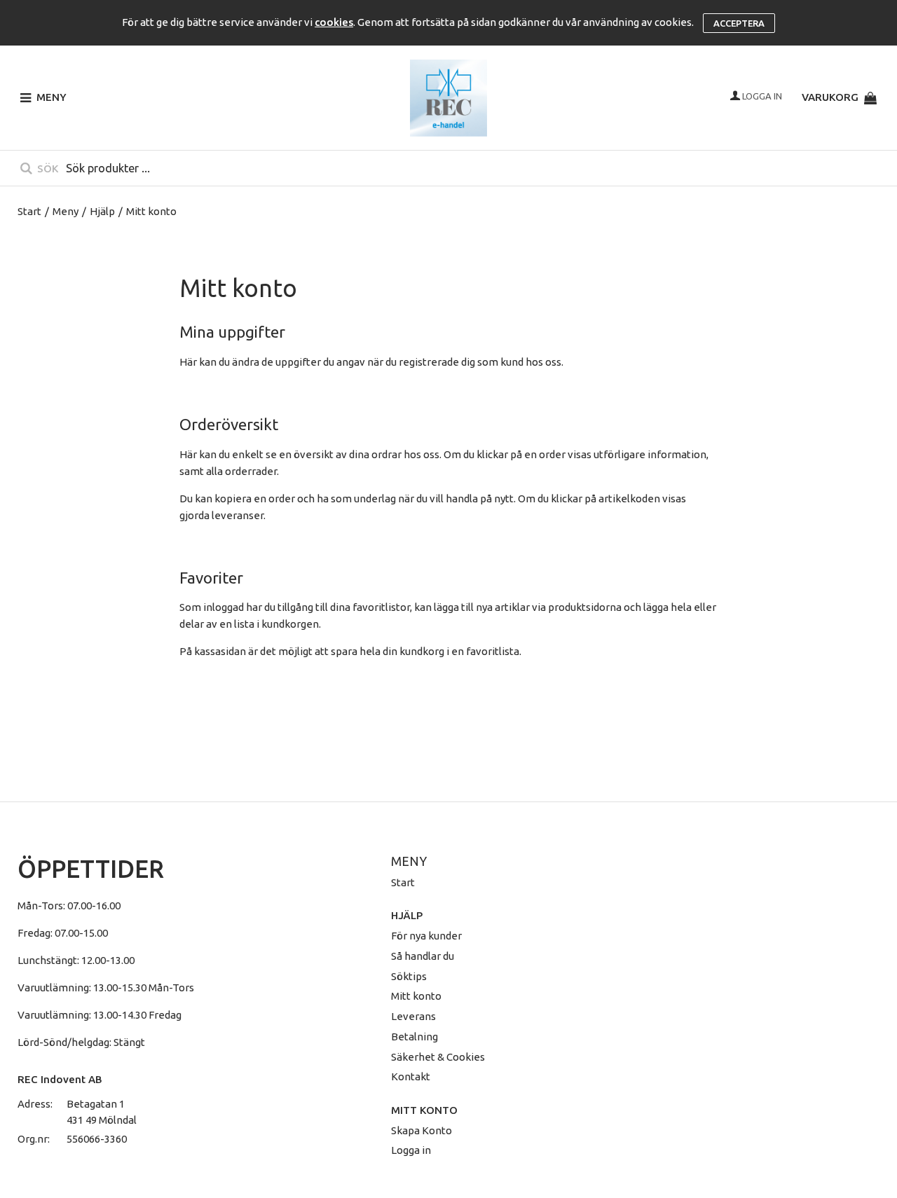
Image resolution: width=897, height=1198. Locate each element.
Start (29, 211)
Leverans (413, 1016)
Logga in (411, 1150)
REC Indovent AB (60, 1079)
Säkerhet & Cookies (438, 1057)
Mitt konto (416, 996)
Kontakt (410, 1076)
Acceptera (739, 23)
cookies (334, 22)
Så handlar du (422, 956)
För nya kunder (426, 936)
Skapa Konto (421, 1130)
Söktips (409, 976)
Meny (65, 211)
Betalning (414, 1036)
